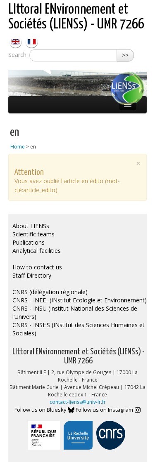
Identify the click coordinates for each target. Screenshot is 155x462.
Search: (18, 55)
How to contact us (37, 267)
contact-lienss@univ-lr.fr (78, 401)
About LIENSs (30, 226)
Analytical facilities (36, 251)
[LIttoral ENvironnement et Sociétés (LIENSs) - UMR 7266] (16, 41)
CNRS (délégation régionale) (50, 292)
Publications (28, 242)
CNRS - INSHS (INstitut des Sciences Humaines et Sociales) (78, 329)
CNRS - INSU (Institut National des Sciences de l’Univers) (74, 312)
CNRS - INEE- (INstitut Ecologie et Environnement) (79, 300)
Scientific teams (33, 234)
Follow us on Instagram (105, 409)
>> (125, 55)
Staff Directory (31, 275)
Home (17, 146)
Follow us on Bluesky (41, 409)
